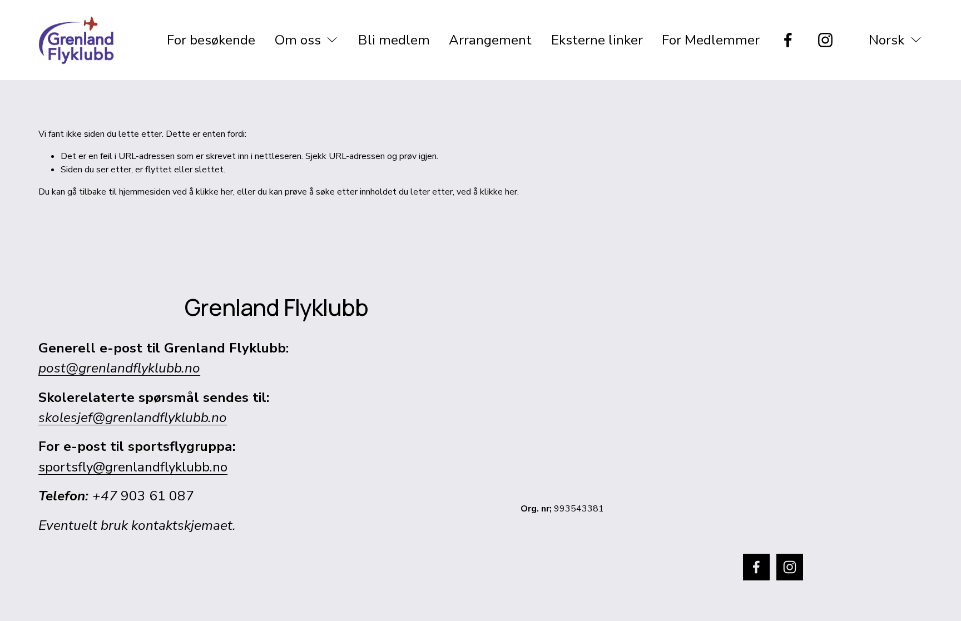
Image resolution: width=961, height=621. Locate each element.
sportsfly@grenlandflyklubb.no (132, 467)
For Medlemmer (711, 40)
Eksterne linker (597, 40)
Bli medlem (394, 40)
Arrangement (490, 40)
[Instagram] (825, 40)
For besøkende (211, 40)
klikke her (214, 192)
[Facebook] (788, 40)
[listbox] (888, 39)
